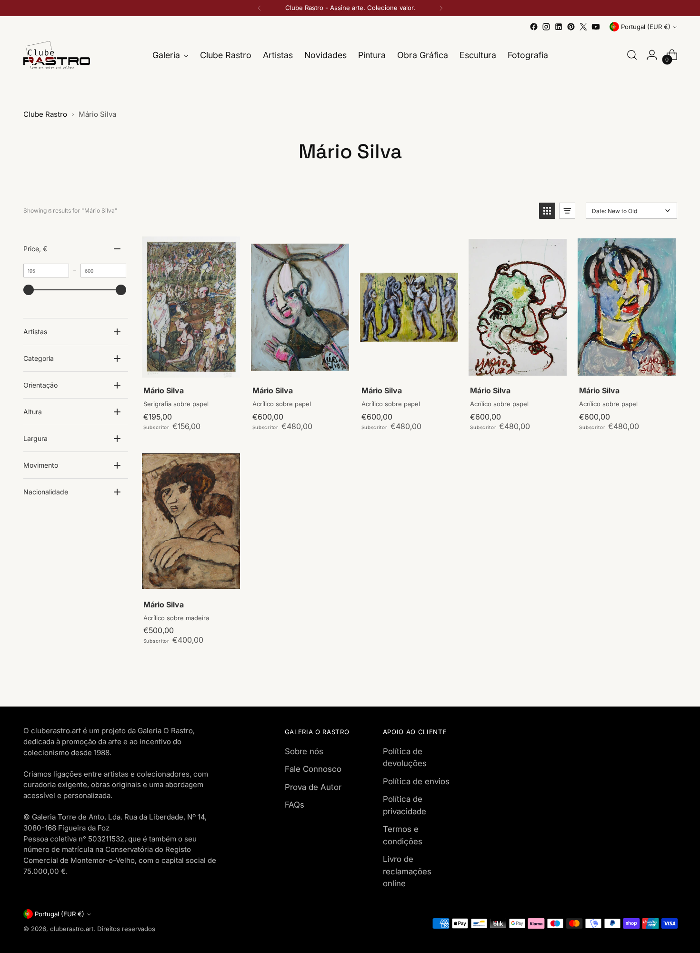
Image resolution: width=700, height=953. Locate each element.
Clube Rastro (45, 114)
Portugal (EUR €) (645, 27)
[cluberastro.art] (56, 55)
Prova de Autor (313, 787)
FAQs (294, 805)
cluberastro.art (71, 929)
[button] (547, 211)
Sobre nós (304, 751)
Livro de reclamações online (407, 871)
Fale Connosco (313, 769)
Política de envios (416, 781)
